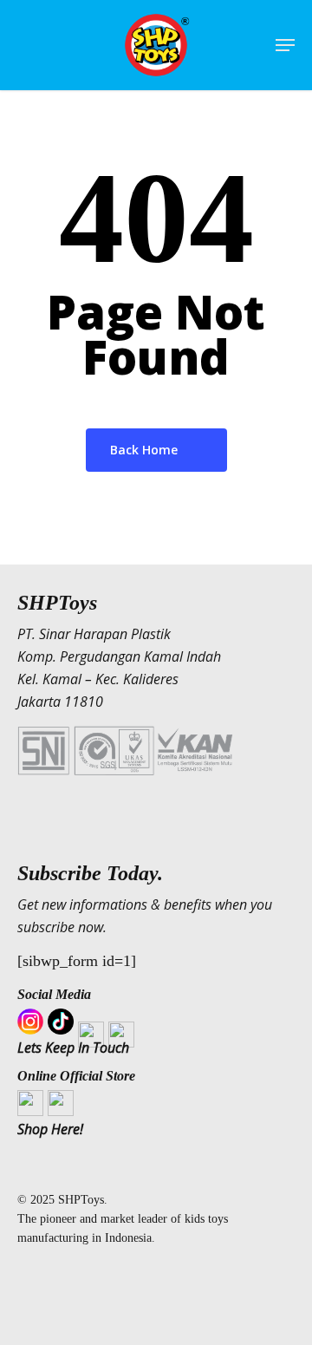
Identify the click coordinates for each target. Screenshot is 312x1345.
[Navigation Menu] (285, 45)
